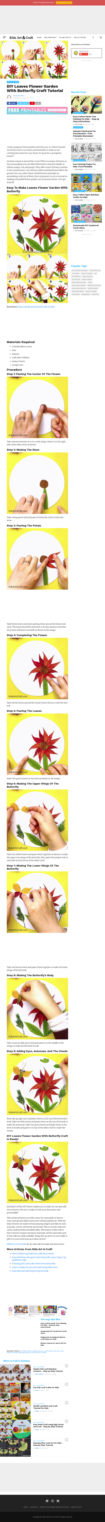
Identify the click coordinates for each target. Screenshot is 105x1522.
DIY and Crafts (65, 37)
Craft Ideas (87, 279)
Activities (76, 279)
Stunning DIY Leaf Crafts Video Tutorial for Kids (33, 1263)
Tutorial (43, 1352)
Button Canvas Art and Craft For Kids (53, 1344)
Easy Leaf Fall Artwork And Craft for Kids (36, 307)
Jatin (36, 1390)
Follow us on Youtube (16, 1244)
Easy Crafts (88, 276)
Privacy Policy (76, 1507)
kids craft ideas (78, 285)
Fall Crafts (45, 1351)
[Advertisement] (52, 20)
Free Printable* (50, 37)
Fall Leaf (53, 1351)
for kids (15, 1352)
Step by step (34, 1352)
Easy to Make (32, 1351)
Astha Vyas (78, 124)
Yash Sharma (39, 1374)
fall (39, 1351)
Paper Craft (93, 288)
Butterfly (23, 1351)
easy (90, 282)
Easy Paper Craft (79, 282)
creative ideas (78, 291)
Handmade (86, 294)
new (20, 1352)
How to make (91, 291)
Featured (76, 294)
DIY (95, 273)
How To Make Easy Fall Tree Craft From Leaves (33, 1253)
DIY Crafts (76, 276)
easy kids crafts (79, 288)
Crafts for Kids (94, 285)
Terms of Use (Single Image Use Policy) (54, 1507)
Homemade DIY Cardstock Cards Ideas (54, 1332)
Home (39, 37)
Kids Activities (80, 37)
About (25, 1507)
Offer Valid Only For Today (64, 2)
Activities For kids (79, 270)
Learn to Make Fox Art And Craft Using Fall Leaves (35, 1267)
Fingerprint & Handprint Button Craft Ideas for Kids (53, 1338)
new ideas (26, 1352)
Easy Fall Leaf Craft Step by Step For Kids (30, 1271)
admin (37, 1411)
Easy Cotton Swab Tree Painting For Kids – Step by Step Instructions (53, 1325)
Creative (95, 294)
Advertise (34, 1507)
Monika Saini (19, 95)
